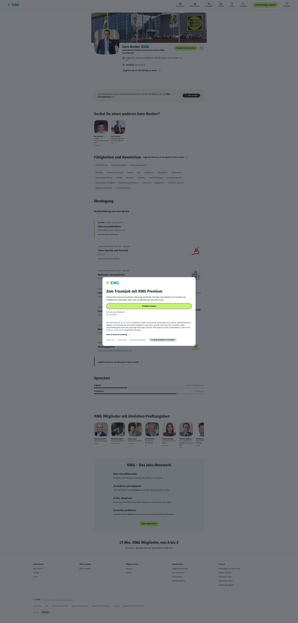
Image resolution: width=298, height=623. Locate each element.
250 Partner (127, 323)
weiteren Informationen (115, 330)
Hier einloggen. (111, 315)
